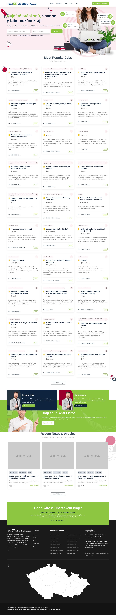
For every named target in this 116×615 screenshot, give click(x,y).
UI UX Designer (33, 35)
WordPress (21, 35)
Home (51, 3)
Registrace (105, 3)
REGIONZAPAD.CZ (55, 538)
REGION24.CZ (71, 553)
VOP (43, 607)
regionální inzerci (26, 545)
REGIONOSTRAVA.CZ (73, 550)
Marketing (40, 35)
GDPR (39, 607)
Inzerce (35, 535)
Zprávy (58, 3)
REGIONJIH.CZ (54, 541)
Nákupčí (84, 260)
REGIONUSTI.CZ (54, 547)
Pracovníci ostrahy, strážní (22, 229)
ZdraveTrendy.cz (89, 555)
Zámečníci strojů (18, 260)
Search (58, 31)
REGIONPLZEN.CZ (55, 535)
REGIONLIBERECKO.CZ (56, 550)
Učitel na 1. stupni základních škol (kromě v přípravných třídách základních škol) (58, 74)
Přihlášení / (98, 3)
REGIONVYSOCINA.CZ (73, 538)
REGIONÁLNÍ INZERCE (58, 520)
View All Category (58, 383)
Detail (35, 90)
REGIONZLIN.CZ (71, 544)
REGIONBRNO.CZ (72, 541)
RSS (34, 546)
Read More (33, 485)
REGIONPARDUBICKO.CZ (74, 535)
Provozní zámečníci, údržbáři (57, 229)
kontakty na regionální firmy (14, 540)
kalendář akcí (24, 540)
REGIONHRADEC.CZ (55, 553)
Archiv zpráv (36, 543)
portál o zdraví (97, 553)
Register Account (28, 406)
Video (65, 3)
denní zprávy (10, 538)
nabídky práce (10, 542)
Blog (71, 3)
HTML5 (26, 35)
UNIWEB (104, 541)
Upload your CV (48, 423)
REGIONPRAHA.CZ (55, 544)
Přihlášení (35, 538)
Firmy (76, 3)
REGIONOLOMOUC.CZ (73, 547)
